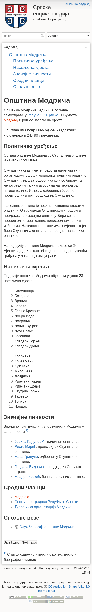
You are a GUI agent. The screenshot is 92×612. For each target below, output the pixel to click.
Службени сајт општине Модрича (47, 527)
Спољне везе (26, 86)
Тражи (43, 35)
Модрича (22, 497)
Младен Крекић (27, 477)
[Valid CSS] (37, 601)
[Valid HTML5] (74, 597)
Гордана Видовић (29, 467)
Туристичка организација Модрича (43, 507)
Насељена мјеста (31, 67)
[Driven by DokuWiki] (55, 601)
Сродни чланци (28, 80)
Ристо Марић (25, 447)
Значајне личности (32, 74)
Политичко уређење (33, 61)
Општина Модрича (27, 54)
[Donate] (37, 597)
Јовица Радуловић (30, 442)
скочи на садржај (77, 4)
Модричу (11, 120)
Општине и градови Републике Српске (46, 502)
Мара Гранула (26, 457)
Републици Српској (43, 115)
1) (27, 430)
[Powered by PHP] (55, 597)
